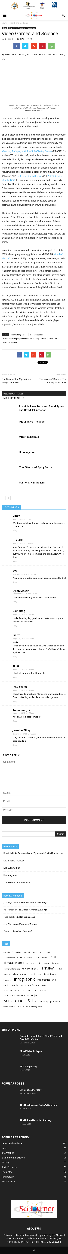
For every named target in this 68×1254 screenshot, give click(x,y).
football (59, 969)
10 (31, 39)
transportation (9, 1007)
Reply (15, 531)
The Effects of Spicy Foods (36, 467)
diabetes (55, 963)
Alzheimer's (8, 952)
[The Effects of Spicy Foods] (9, 471)
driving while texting (11, 969)
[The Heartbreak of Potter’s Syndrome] (9, 1109)
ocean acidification (30, 985)
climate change (13, 962)
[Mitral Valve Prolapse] (9, 425)
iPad (54, 980)
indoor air (7, 980)
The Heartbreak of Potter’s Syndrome (39, 1105)
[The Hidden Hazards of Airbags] (9, 1124)
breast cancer (9, 958)
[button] (63, 15)
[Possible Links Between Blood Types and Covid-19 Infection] (9, 410)
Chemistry (7, 1171)
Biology (5, 1162)
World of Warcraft (10, 342)
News (4, 28)
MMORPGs (54, 338)
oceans (44, 985)
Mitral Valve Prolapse (32, 421)
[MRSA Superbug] (9, 440)
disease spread (36, 335)
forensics (7, 974)
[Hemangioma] (9, 455)
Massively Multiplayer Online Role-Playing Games (24, 338)
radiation (43, 990)
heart (39, 974)
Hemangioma (27, 452)
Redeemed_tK (21, 710)
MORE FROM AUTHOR (14, 398)
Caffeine (21, 957)
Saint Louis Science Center (16, 995)
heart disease (50, 974)
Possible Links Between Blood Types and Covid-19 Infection (33, 853)
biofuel (27, 952)
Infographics (8, 1152)
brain (48, 952)
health (32, 974)
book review (38, 952)
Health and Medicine (17, 28)
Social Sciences (9, 1167)
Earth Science (8, 1181)
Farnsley (47, 968)
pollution (26, 990)
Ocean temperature (12, 990)
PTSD (35, 990)
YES (19, 1006)
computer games (18, 335)
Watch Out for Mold (26, 916)
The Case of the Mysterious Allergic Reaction (16, 381)
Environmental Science (13, 1157)
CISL (54, 957)
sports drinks (55, 1001)
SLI (30, 1000)
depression (43, 963)
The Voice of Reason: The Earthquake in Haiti (52, 381)
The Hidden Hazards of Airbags (32, 902)
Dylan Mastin (21, 591)
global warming (20, 974)
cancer (30, 957)
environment (29, 968)
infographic (24, 979)
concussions (31, 963)
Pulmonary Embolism (32, 482)
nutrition (15, 985)
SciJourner (14, 1000)
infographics (43, 979)
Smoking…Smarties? (22, 931)
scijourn (36, 995)
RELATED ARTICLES (13, 393)
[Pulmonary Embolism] (9, 486)
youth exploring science (33, 1007)
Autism (18, 952)
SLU (36, 1001)
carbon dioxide (42, 958)
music (6, 985)
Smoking (43, 1001)
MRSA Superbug (29, 436)
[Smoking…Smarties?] (9, 1093)
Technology (31, 28)
